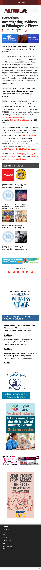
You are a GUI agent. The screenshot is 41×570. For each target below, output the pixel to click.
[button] (35, 9)
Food (4, 532)
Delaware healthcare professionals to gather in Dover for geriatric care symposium (20, 355)
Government (7, 524)
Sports (5, 543)
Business (6, 529)
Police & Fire (21, 31)
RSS (28, 31)
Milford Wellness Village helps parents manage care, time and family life (18, 341)
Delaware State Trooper (10, 31)
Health (5, 538)
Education (6, 535)
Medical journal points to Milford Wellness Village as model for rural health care (19, 327)
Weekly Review (7, 546)
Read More (8, 335)
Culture (5, 526)
